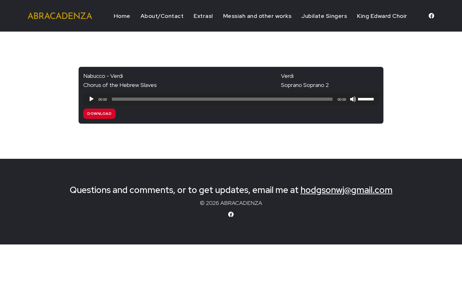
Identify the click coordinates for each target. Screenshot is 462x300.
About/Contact (162, 15)
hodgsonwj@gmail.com (346, 190)
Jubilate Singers (324, 15)
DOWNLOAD (99, 113)
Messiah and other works (257, 15)
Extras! (203, 15)
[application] (231, 99)
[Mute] (353, 99)
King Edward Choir (382, 15)
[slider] (367, 98)
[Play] (91, 99)
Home (122, 15)
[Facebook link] (431, 16)
